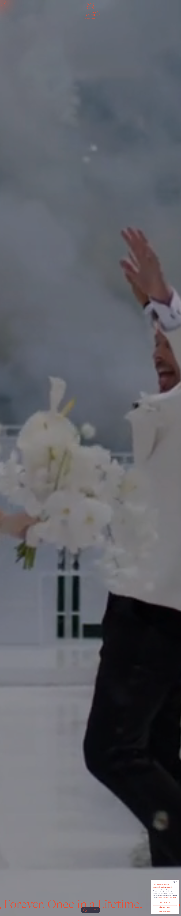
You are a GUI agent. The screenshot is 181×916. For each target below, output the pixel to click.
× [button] (176, 882)
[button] (165, 911)
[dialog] (165, 897)
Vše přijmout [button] (165, 902)
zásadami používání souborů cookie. (167, 897)
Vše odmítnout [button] (165, 907)
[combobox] (174, 882)
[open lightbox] (90, 458)
